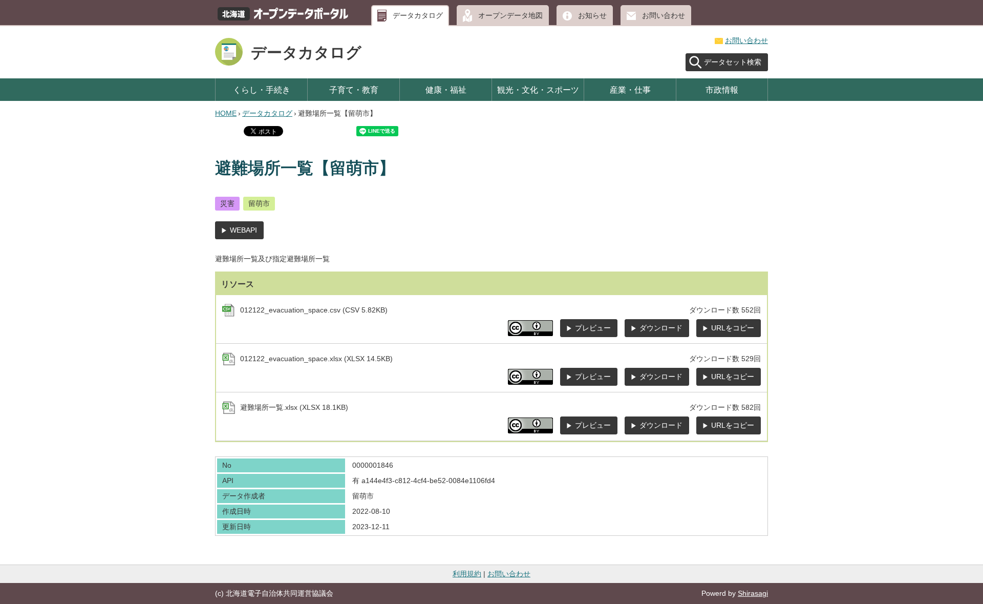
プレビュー (593, 328)
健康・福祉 (445, 89)
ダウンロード (660, 328)
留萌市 (259, 203)
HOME (226, 113)
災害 (227, 203)
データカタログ (418, 15)
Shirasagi (753, 593)
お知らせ (592, 15)
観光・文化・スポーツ (538, 89)
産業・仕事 (630, 89)
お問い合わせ (663, 15)
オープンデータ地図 (510, 15)
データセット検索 (732, 62)
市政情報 (722, 89)
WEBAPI (243, 230)
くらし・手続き (261, 89)
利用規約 (467, 574)
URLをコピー (732, 328)
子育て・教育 (353, 89)
